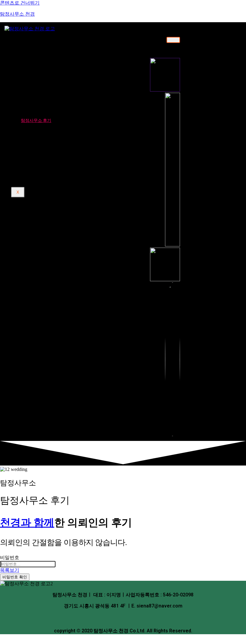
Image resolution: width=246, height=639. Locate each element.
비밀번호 (9, 557)
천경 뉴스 (30, 140)
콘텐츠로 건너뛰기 (20, 2)
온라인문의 (31, 114)
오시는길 (37, 61)
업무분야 (29, 71)
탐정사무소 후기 (36, 120)
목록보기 (9, 570)
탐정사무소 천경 (17, 14)
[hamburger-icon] (173, 40)
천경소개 (29, 39)
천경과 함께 (27, 522)
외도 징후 (38, 168)
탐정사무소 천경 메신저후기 (56, 130)
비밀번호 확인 (14, 577)
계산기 (27, 146)
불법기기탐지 (42, 104)
